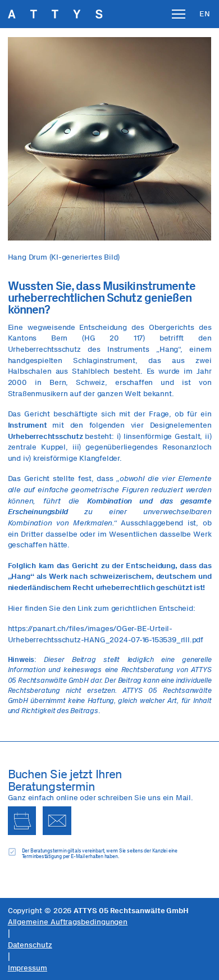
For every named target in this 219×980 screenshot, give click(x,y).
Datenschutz (30, 945)
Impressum (27, 968)
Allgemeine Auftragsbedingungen (68, 922)
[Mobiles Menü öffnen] (178, 14)
